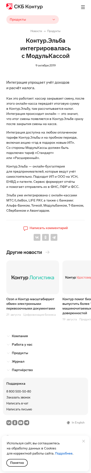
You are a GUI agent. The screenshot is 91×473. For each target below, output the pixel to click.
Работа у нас (22, 344)
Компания (20, 336)
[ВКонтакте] (37, 237)
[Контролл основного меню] (83, 7)
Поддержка (15, 383)
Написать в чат (17, 403)
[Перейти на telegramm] (26, 422)
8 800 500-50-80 (18, 391)
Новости (36, 31)
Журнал (18, 361)
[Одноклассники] (45, 237)
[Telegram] (54, 237)
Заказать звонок (18, 397)
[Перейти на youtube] (20, 422)
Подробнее (64, 453)
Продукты (54, 31)
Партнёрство (22, 370)
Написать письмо (19, 409)
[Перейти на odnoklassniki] (14, 422)
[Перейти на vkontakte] (8, 422)
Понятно (17, 463)
